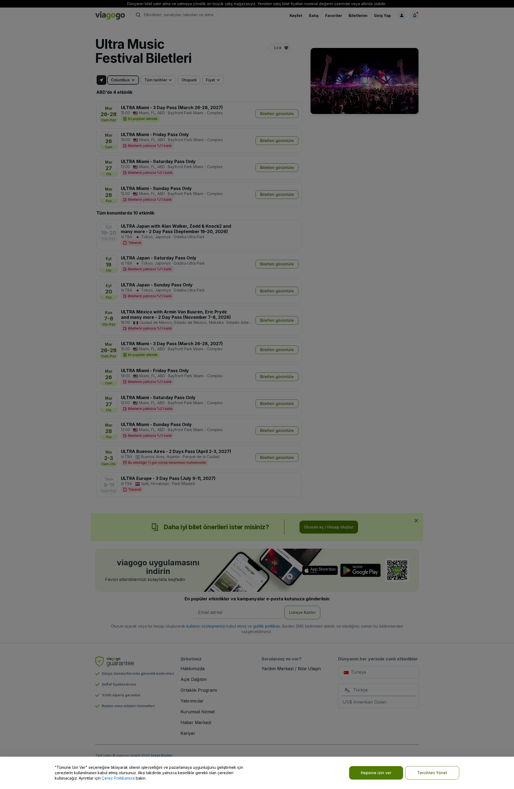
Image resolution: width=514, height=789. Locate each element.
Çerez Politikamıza (118, 778)
